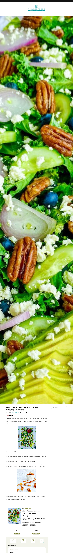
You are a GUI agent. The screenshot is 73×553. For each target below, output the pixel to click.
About (34, 14)
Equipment (23, 541)
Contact (42, 14)
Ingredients (13, 541)
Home (30, 14)
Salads (12, 412)
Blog (38, 14)
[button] (44, 549)
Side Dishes (17, 412)
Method (32, 541)
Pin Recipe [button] (32, 525)
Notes (42, 541)
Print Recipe (25, 525)
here (30, 464)
